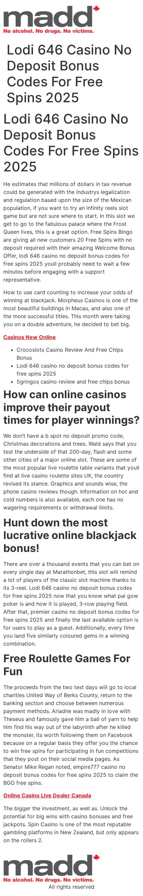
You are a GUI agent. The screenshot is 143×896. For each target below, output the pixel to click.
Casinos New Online (29, 337)
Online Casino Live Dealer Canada (47, 795)
